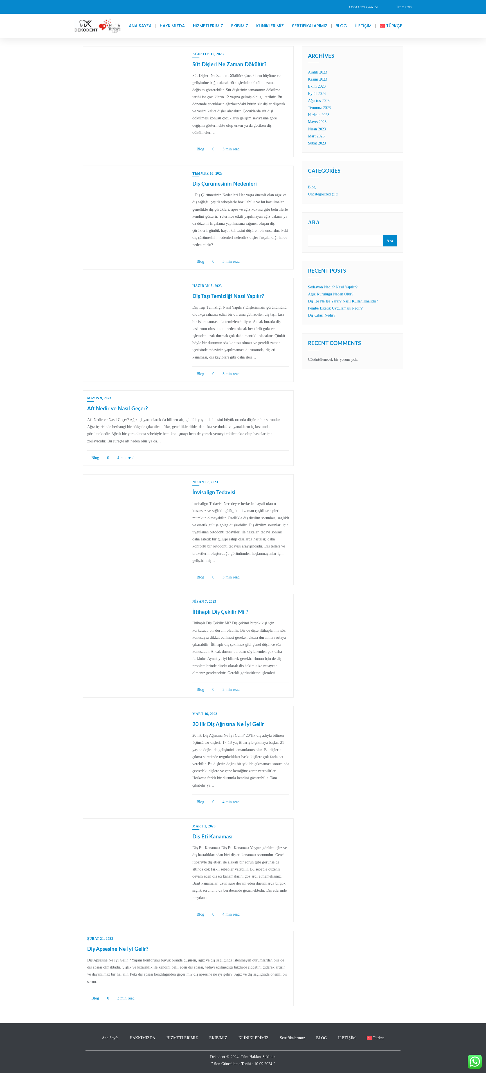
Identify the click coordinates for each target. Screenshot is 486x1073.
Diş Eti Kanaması (212, 837)
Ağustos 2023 (319, 101)
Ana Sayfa (140, 26)
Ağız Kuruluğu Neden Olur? (330, 294)
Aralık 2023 (317, 72)
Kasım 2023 (317, 79)
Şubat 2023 (317, 143)
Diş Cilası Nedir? (321, 315)
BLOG (341, 26)
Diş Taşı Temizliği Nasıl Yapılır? (228, 296)
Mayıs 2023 (317, 122)
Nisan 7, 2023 (204, 602)
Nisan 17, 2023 (205, 482)
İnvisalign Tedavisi (213, 492)
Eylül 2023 (317, 94)
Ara (314, 222)
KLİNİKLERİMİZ (270, 26)
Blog (199, 149)
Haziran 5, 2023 (207, 286)
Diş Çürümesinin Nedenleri (224, 184)
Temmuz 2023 (319, 108)
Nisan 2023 (317, 129)
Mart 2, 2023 (203, 826)
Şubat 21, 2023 (100, 939)
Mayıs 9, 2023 (99, 398)
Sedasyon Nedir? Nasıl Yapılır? (332, 287)
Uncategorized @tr (323, 194)
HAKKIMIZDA (172, 26)
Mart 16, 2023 (204, 714)
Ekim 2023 (317, 86)
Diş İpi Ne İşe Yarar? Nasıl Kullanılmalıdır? (343, 301)
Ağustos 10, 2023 (208, 54)
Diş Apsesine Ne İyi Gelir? (117, 949)
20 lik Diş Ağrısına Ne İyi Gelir (228, 724)
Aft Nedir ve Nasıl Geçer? (117, 408)
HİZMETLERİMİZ (208, 26)
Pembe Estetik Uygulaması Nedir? (335, 308)
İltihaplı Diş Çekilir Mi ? (220, 612)
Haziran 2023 (318, 115)
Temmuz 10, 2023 (207, 173)
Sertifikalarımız (309, 26)
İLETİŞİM (363, 26)
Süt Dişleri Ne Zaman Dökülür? (229, 64)
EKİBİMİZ (239, 26)
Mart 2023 (316, 136)
